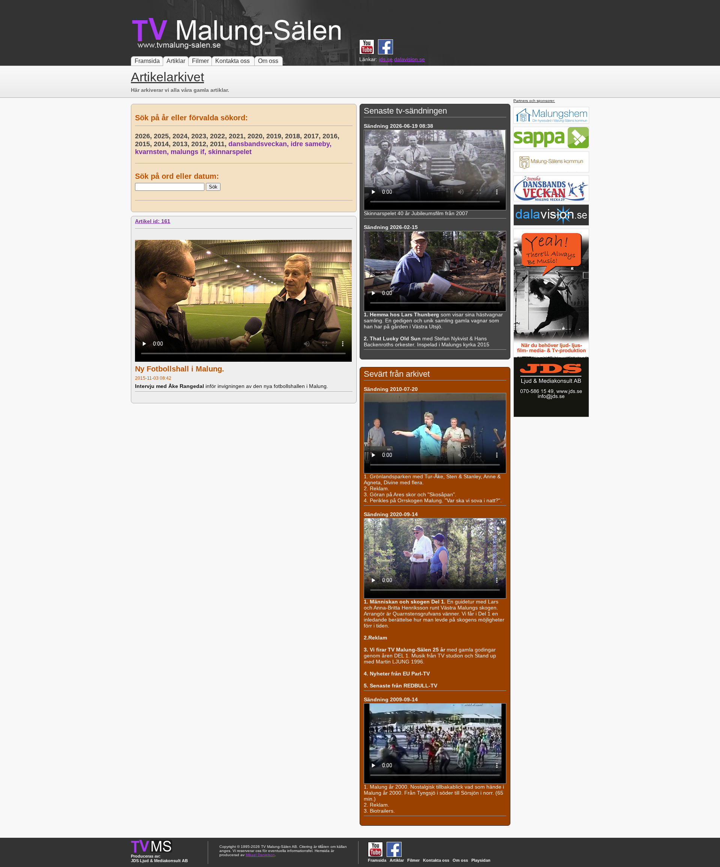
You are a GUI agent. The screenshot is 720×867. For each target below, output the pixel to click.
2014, (163, 144)
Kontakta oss (232, 61)
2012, (200, 144)
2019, (275, 136)
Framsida (147, 61)
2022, (219, 136)
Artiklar (175, 61)
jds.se (386, 59)
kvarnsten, (153, 152)
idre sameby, (312, 144)
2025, (163, 136)
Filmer (200, 61)
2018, (294, 136)
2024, (181, 136)
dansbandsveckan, (259, 144)
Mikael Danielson (260, 855)
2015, (144, 144)
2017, (313, 136)
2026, (144, 136)
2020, (257, 136)
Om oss (268, 61)
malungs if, (189, 152)
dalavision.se (409, 59)
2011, (219, 144)
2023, (200, 136)
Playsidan (480, 860)
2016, (331, 136)
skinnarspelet (230, 152)
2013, (181, 144)
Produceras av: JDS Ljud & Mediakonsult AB (159, 858)
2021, (238, 136)
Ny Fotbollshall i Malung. (179, 369)
